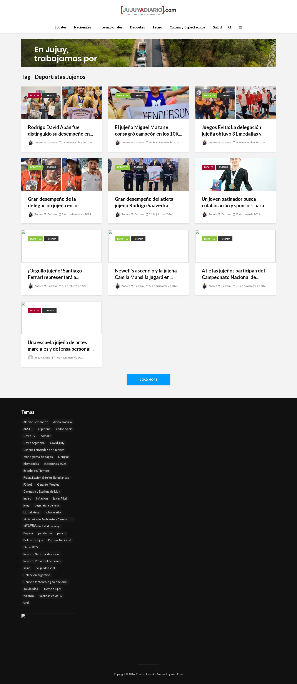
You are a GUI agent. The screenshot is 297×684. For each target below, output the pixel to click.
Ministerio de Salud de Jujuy (41, 526)
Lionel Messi (31, 512)
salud (26, 568)
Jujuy (26, 505)
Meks (152, 674)
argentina (44, 429)
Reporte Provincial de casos (42, 561)
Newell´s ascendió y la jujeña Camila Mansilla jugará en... (146, 274)
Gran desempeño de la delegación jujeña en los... (55, 202)
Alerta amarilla (62, 422)
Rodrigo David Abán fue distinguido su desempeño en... (60, 130)
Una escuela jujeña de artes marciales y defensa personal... (61, 345)
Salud (217, 27)
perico (61, 533)
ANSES (28, 429)
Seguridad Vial (45, 568)
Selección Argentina (36, 575)
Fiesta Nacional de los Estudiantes (46, 478)
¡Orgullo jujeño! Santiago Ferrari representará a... (55, 274)
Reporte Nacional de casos (41, 554)
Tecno (157, 27)
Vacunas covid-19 (50, 596)
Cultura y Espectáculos (187, 27)
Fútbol (27, 484)
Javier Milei (60, 498)
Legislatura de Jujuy (47, 505)
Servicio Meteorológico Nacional (45, 582)
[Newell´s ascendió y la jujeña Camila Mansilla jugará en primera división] (148, 246)
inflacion (42, 498)
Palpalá (28, 533)
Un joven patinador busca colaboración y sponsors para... (234, 202)
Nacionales (82, 27)
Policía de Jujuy (33, 540)
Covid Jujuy (57, 443)
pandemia (45, 533)
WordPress (177, 674)
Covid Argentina (34, 443)
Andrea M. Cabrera (45, 142)
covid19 (46, 436)
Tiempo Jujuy (52, 589)
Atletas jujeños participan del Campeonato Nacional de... (233, 274)
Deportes (137, 27)
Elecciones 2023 (55, 464)
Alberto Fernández (35, 422)
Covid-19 (29, 436)
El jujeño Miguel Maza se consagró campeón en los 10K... (148, 130)
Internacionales (111, 27)
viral (26, 603)
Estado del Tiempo (36, 471)
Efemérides (31, 464)
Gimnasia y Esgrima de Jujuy (41, 491)
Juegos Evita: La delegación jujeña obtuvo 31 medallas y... (233, 130)
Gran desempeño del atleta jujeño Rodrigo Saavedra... (144, 202)
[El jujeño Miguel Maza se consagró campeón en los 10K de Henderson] (148, 102)
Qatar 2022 (30, 547)
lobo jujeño (53, 512)
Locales (61, 27)
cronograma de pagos (38, 457)
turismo (28, 596)
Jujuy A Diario (42, 357)
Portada (49, 95)
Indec (27, 498)
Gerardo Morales (48, 484)
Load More (148, 380)
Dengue (63, 457)
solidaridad (30, 589)
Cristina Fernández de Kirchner (43, 450)
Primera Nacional (59, 540)
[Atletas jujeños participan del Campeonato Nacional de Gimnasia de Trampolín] (235, 246)
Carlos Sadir (64, 429)
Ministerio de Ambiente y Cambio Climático (45, 519)
